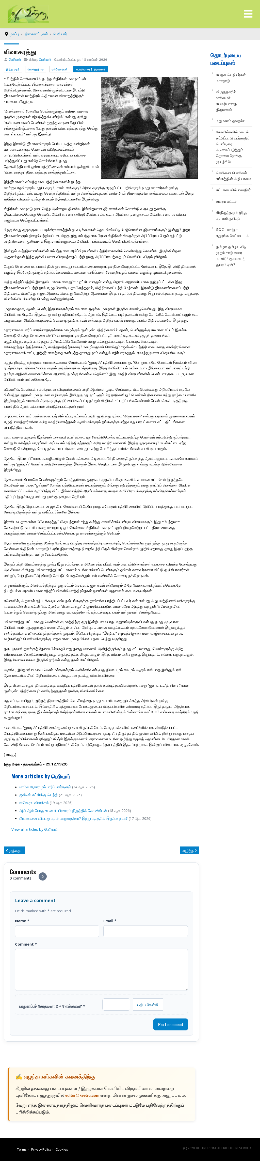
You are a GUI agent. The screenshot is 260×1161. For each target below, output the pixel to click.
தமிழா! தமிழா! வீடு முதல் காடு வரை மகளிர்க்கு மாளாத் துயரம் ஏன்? (231, 255)
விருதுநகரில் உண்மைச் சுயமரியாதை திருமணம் (226, 100)
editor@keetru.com (82, 1095)
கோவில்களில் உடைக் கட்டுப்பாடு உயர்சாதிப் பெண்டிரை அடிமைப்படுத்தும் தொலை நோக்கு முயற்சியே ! (233, 146)
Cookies (62, 1149)
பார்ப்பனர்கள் (60, 69)
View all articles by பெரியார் (34, 829)
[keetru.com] (28, 13)
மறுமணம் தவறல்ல (230, 120)
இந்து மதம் (13, 69)
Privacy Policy (41, 1149)
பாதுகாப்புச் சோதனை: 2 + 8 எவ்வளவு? (52, 1006)
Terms (22, 1149)
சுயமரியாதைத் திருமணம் (90, 69)
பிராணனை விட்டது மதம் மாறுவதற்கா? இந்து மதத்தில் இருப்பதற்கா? (74, 818)
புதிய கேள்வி (148, 1004)
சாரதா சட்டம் (226, 201)
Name (22, 920)
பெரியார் (15, 59)
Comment (26, 944)
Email (109, 920)
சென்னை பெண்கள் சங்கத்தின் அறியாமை (233, 175)
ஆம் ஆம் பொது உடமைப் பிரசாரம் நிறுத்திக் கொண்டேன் (63, 810)
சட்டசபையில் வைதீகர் (233, 189)
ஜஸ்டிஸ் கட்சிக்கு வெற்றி (39, 794)
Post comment (170, 1025)
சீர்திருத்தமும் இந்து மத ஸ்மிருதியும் (232, 215)
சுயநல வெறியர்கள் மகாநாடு (231, 77)
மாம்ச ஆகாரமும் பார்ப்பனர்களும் (45, 786)
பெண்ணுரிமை (36, 69)
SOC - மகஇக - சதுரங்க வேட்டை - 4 (232, 232)
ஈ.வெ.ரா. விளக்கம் (34, 802)
